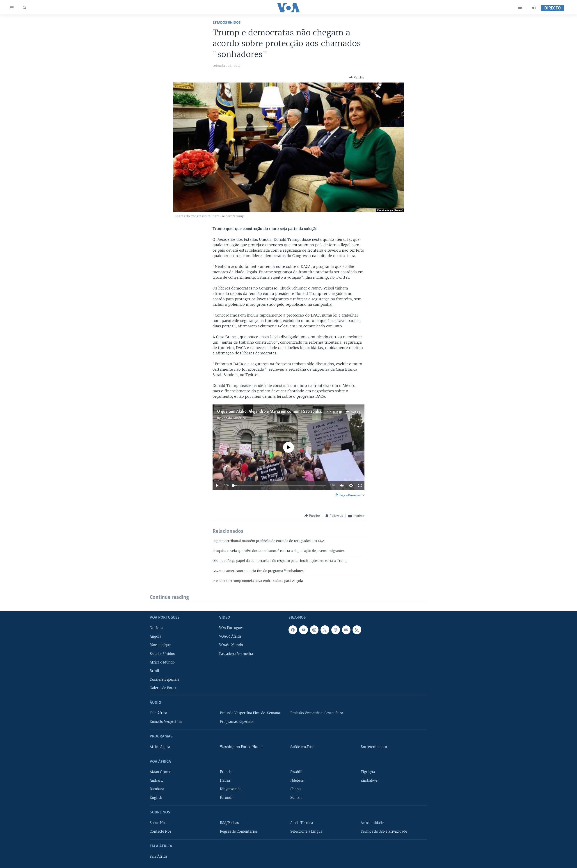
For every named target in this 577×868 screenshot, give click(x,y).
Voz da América (234, 418)
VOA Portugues (231, 628)
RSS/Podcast (230, 823)
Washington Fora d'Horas (241, 747)
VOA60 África (230, 636)
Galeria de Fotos (163, 688)
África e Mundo (162, 662)
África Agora (160, 747)
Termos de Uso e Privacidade (384, 831)
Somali (296, 798)
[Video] (520, 8)
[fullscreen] (359, 485)
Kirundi (226, 798)
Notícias (156, 628)
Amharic (156, 780)
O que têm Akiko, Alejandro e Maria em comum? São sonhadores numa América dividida (295, 411)
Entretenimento (374, 747)
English (156, 798)
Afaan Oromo (160, 772)
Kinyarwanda (230, 789)
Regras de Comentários (239, 831)
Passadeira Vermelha (236, 654)
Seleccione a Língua (306, 831)
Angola (155, 636)
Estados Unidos (227, 23)
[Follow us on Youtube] (303, 629)
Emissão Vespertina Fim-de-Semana (250, 713)
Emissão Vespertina (166, 722)
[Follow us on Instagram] (314, 629)
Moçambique (160, 645)
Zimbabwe (369, 780)
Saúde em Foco (302, 747)
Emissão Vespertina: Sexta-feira (316, 713)
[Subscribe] (346, 629)
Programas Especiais (236, 722)
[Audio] (534, 8)
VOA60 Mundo (231, 645)
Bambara (157, 789)
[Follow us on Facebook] (292, 629)
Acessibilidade (372, 823)
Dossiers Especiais (164, 679)
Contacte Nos (160, 831)
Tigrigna (368, 772)
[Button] (356, 77)
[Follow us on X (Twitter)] (325, 629)
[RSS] (357, 629)
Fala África (158, 713)
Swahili (296, 772)
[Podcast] (335, 629)
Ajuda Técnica (301, 823)
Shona (295, 789)
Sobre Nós (158, 823)
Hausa (225, 780)
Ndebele (297, 780)
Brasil (154, 671)
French (225, 772)
